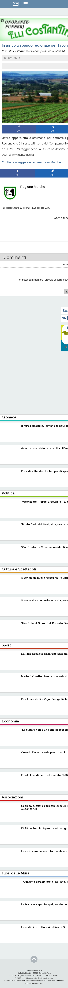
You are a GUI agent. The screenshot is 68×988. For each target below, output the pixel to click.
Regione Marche (32, 187)
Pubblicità (60, 981)
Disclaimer (51, 981)
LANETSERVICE (23, 981)
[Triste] (52, 228)
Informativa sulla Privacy (34, 983)
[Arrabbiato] (17, 228)
